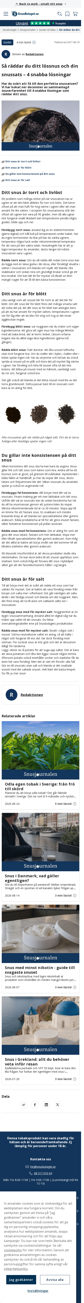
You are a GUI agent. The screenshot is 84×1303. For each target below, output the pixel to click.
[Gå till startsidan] (25, 14)
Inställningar (38, 1291)
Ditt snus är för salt (17, 180)
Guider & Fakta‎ (47, 29)
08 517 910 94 (43, 1173)
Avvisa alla (55, 1280)
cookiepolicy (13, 1250)
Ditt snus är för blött (18, 167)
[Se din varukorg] (75, 14)
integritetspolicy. (16, 1269)
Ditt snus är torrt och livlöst (22, 161)
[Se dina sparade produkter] (67, 14)
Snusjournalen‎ (28, 29)
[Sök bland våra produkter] (59, 14)
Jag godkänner (21, 1280)
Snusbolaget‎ (9, 29)
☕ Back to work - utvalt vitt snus (39, 4)
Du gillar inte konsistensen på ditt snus (30, 174)
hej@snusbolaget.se (43, 1166)
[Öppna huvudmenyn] (6, 14)
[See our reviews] (40, 23)
